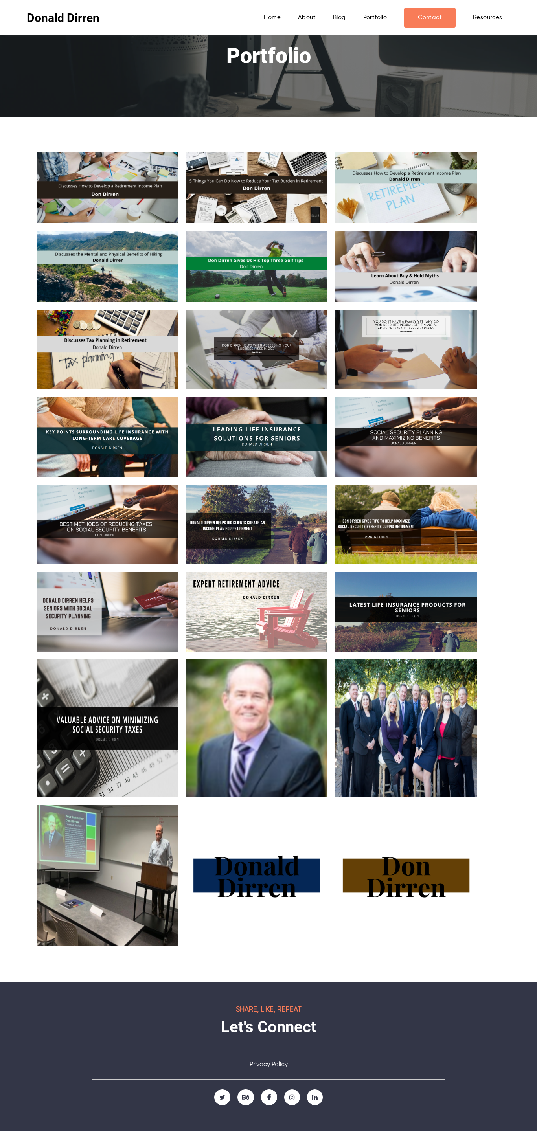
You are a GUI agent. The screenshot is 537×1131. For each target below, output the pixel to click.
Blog (339, 17)
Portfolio (375, 17)
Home (272, 17)
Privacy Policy (269, 1064)
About (307, 17)
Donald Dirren (63, 18)
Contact (430, 17)
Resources (487, 17)
